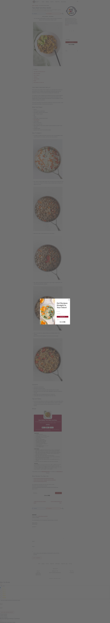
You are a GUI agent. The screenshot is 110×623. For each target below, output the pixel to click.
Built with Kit (62, 322)
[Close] (69, 300)
